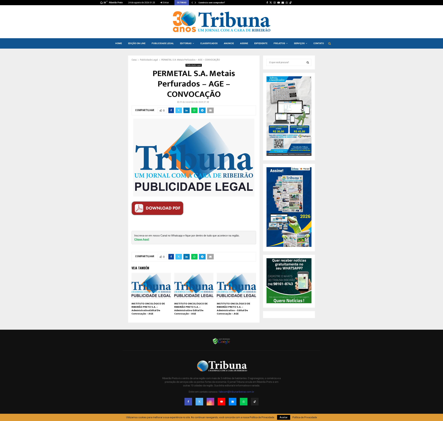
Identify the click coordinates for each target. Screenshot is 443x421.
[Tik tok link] (291, 2)
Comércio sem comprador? (211, 2)
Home (118, 43)
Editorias (185, 43)
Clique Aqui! (141, 239)
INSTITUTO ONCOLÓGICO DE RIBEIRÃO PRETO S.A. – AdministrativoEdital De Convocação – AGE (148, 308)
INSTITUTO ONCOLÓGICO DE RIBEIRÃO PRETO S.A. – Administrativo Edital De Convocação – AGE (191, 308)
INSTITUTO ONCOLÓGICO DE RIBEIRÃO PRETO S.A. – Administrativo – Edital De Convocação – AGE (233, 308)
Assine (244, 43)
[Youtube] (221, 401)
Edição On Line (136, 43)
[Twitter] (199, 401)
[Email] (232, 401)
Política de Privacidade (304, 417)
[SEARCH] (307, 62)
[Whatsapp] (243, 401)
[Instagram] (210, 401)
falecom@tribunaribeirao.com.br (236, 391)
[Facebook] (188, 401)
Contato (318, 43)
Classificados (209, 43)
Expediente (260, 43)
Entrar (166, 2)
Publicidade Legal (163, 43)
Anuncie (229, 43)
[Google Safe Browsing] (221, 343)
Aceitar (284, 417)
